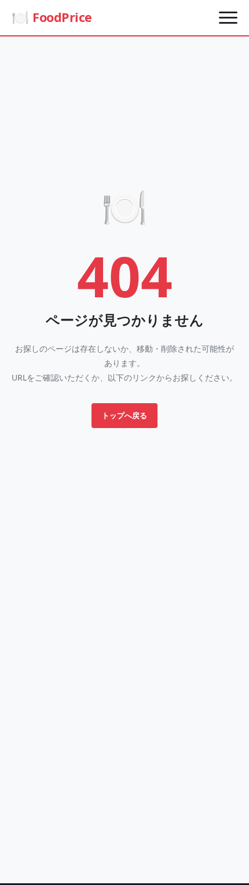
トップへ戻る (124, 415)
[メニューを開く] (228, 17)
